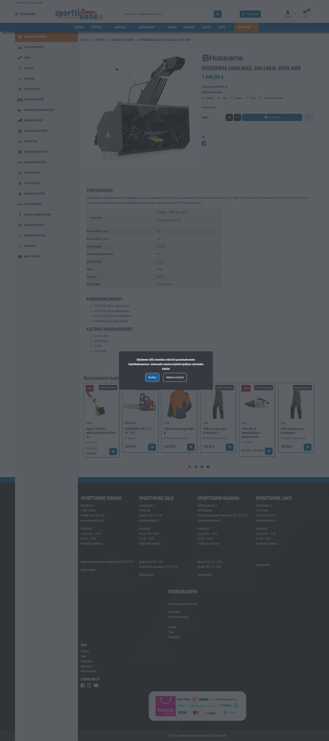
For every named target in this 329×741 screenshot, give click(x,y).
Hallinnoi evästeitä (175, 377)
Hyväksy (152, 377)
